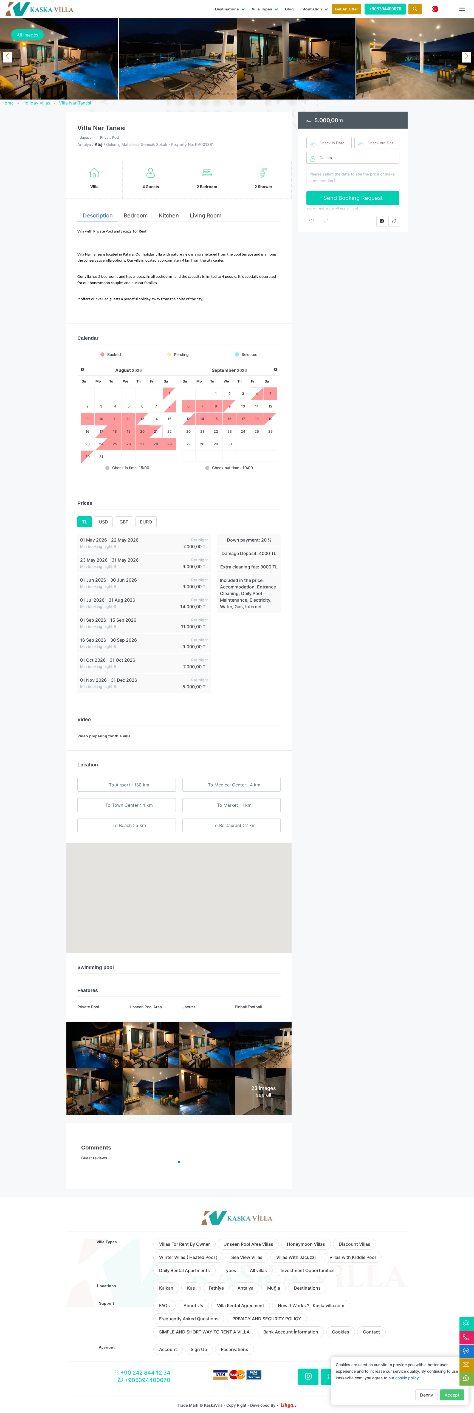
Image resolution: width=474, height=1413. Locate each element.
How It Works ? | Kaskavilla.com (311, 1305)
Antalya (245, 1288)
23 (87, 444)
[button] (189, 94)
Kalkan (166, 1288)
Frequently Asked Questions (189, 1318)
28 (202, 444)
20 (188, 431)
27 (189, 444)
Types (230, 1270)
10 (243, 406)
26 (270, 431)
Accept (452, 1395)
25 (257, 431)
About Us (193, 1305)
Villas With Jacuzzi (296, 1257)
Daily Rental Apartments (184, 1270)
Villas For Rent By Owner (184, 1244)
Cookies (340, 1332)
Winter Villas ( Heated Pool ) (188, 1257)
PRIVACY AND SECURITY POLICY (266, 1318)
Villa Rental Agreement (240, 1305)
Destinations (307, 1288)
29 (216, 444)
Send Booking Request (353, 198)
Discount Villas (354, 1244)
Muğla (273, 1288)
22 (169, 431)
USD (103, 522)
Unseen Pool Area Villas (248, 1244)
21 (202, 431)
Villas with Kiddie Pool (352, 1257)
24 (101, 444)
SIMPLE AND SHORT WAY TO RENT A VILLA (204, 1332)
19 (270, 419)
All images (27, 35)
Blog (289, 9)
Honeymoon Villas (306, 1244)
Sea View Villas (247, 1257)
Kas (191, 1288)
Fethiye (216, 1288)
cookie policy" (407, 1377)
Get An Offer (346, 9)
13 (188, 419)
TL (84, 522)
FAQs (164, 1305)
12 (270, 406)
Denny (426, 1395)
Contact (371, 1332)
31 (101, 457)
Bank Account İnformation (290, 1332)
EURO (146, 522)
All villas (258, 1270)
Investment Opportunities (308, 1270)
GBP (124, 522)
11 (256, 406)
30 (87, 457)
